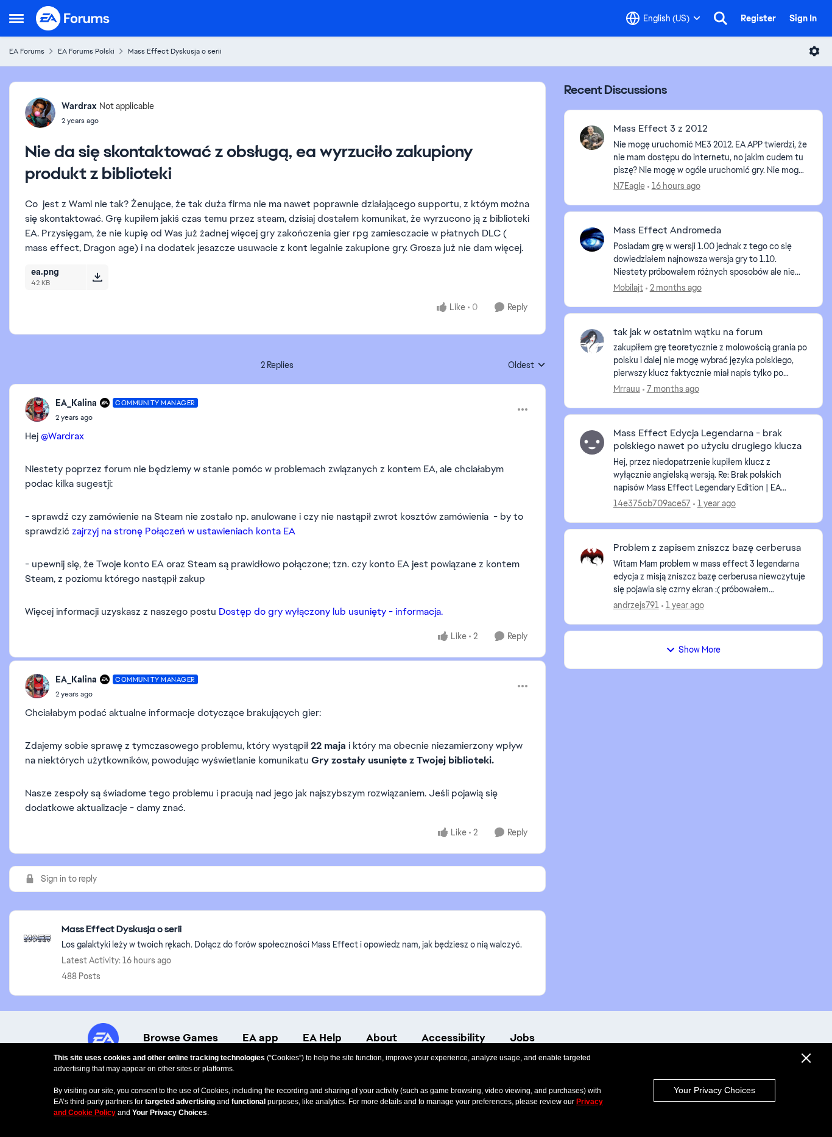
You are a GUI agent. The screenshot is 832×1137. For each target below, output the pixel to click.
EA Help (322, 1037)
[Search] (720, 18)
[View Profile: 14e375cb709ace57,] (592, 442)
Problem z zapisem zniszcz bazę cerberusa (707, 548)
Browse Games (180, 1037)
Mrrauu (626, 388)
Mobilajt (628, 287)
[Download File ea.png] (97, 277)
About (381, 1037)
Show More (700, 649)
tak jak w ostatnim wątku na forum (688, 332)
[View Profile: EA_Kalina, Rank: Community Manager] (37, 409)
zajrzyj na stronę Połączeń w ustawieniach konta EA (183, 531)
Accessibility (453, 1037)
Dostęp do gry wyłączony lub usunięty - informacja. (331, 611)
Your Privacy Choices (714, 1090)
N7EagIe (629, 185)
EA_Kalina (76, 402)
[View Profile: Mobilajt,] (592, 239)
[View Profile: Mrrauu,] (592, 341)
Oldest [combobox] (527, 366)
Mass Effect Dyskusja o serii (175, 51)
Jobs (522, 1037)
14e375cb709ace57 (652, 503)
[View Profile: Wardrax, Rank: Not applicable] (40, 112)
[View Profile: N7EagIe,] (592, 138)
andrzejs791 (636, 605)
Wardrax (79, 106)
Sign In (803, 18)
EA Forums (26, 51)
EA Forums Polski (86, 51)
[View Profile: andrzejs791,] (592, 557)
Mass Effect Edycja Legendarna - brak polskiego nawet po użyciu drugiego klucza (707, 439)
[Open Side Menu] (16, 18)
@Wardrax (62, 436)
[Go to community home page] (73, 18)
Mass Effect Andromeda (667, 230)
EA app (260, 1037)
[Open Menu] (814, 51)
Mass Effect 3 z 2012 (660, 128)
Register (758, 18)
